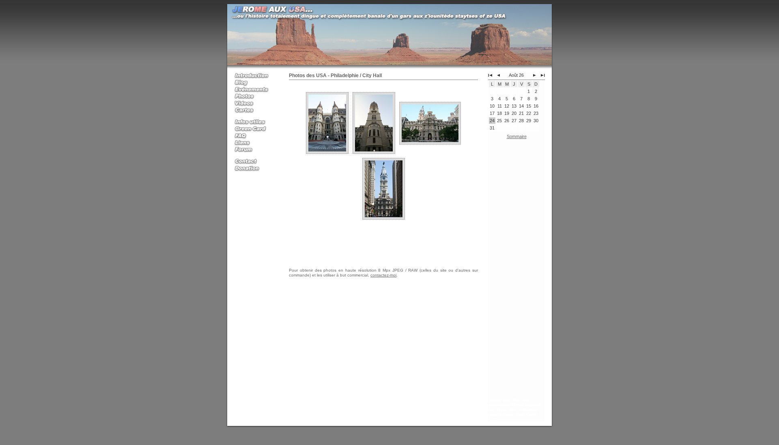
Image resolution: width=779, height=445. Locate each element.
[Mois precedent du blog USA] (497, 75)
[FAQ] (254, 136)
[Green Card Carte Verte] (254, 129)
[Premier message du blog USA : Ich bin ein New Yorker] (490, 75)
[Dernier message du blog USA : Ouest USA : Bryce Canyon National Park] (543, 75)
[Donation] (254, 168)
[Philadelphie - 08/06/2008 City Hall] (383, 188)
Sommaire (517, 136)
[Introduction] (254, 76)
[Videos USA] (254, 103)
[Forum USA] (254, 150)
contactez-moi (383, 275)
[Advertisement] (516, 270)
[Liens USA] (254, 143)
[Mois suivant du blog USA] (535, 75)
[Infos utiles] (254, 122)
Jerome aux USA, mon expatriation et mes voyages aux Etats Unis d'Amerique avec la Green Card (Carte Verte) (514, 409)
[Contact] (254, 161)
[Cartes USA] (254, 110)
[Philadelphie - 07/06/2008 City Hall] (327, 122)
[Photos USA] (254, 96)
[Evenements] (254, 89)
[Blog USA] (254, 83)
